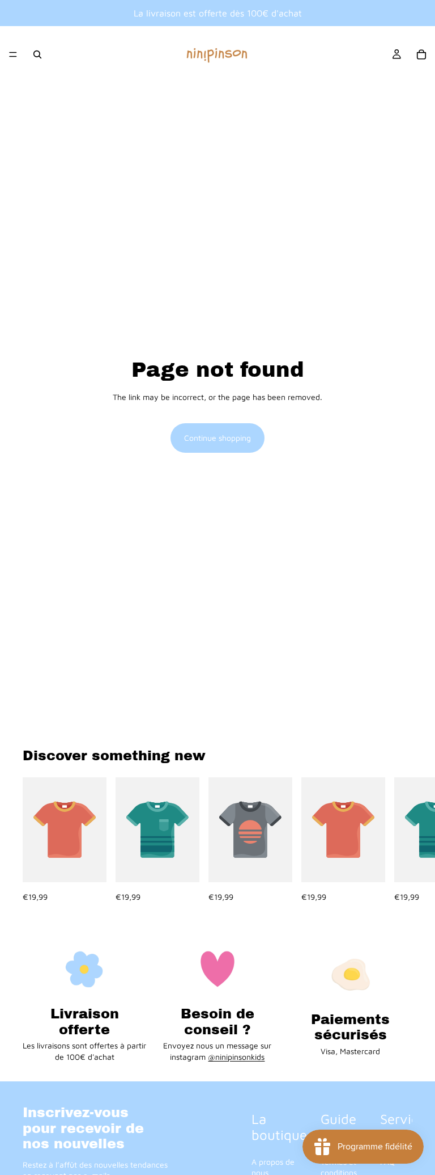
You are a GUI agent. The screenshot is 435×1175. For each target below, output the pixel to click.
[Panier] (421, 54)
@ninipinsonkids (236, 1057)
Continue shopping (217, 438)
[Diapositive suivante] (399, 840)
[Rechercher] (37, 54)
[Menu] (13, 54)
